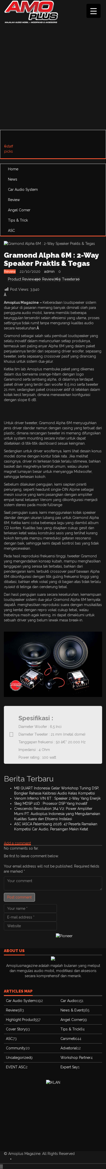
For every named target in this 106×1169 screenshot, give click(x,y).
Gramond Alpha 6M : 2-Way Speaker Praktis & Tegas (51, 259)
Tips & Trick (18, 220)
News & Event (71, 1010)
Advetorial (68, 1048)
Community (15, 1048)
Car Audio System (23, 189)
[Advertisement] (53, 76)
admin (49, 271)
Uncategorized (18, 1058)
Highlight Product (20, 1020)
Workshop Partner (75, 1058)
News (12, 179)
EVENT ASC (15, 1067)
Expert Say (69, 1067)
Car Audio (68, 1001)
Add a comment (17, 843)
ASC (11, 230)
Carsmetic (68, 1039)
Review (14, 200)
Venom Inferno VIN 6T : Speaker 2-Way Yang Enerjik (57, 798)
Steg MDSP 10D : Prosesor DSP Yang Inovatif (50, 803)
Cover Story (16, 1029)
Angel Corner (19, 210)
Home (13, 169)
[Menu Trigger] (93, 11)
